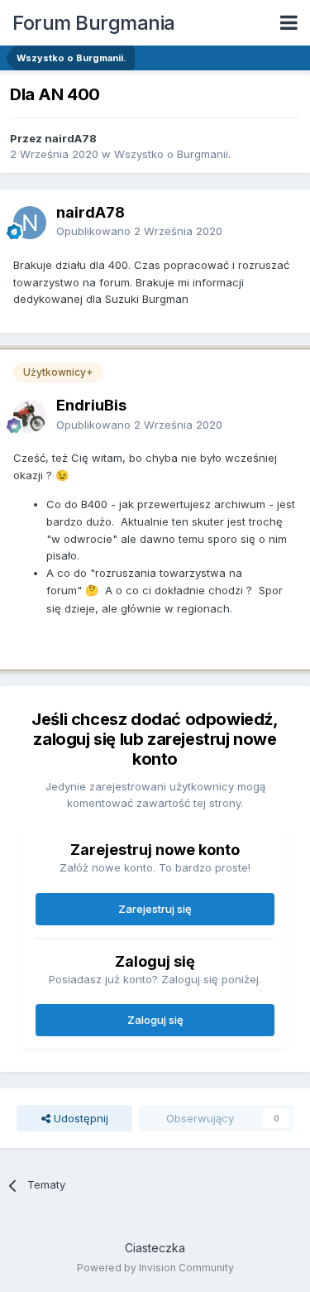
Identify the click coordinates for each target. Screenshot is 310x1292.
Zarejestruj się (155, 908)
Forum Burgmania (93, 23)
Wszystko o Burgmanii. (172, 154)
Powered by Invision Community (155, 1267)
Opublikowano (139, 231)
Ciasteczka (155, 1248)
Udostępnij (79, 1118)
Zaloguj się (155, 1019)
